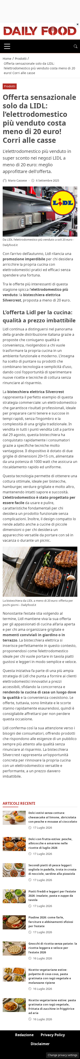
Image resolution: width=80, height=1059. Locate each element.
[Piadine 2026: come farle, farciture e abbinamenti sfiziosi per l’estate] (14, 922)
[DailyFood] (40, 30)
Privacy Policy (53, 1034)
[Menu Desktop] (7, 46)
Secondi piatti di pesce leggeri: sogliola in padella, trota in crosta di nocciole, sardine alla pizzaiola (52, 869)
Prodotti (9, 86)
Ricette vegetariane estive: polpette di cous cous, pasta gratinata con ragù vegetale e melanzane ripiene (49, 976)
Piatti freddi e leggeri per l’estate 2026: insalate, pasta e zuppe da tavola (52, 895)
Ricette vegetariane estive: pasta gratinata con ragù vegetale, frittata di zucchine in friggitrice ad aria (52, 1006)
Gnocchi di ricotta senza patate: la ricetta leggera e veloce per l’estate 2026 (52, 947)
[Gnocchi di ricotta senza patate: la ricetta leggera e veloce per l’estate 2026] (14, 948)
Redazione (24, 1034)
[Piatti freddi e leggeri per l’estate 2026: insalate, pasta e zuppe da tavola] (14, 896)
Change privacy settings (62, 1055)
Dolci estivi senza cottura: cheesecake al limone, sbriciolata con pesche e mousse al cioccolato (52, 817)
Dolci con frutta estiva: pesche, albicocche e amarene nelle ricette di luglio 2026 (50, 843)
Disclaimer (40, 1043)
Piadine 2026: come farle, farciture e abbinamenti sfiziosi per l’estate (50, 921)
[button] (75, 46)
